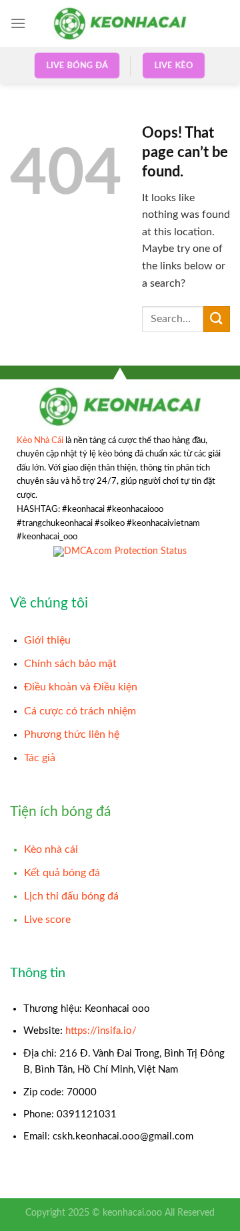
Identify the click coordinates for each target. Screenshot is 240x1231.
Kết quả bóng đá (62, 872)
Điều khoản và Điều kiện (80, 687)
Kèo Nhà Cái (40, 440)
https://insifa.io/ (101, 1031)
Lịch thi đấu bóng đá (71, 896)
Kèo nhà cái (51, 849)
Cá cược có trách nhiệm (80, 711)
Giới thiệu (47, 640)
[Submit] (216, 319)
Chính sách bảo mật (70, 663)
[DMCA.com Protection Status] (120, 552)
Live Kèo (174, 65)
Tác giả (39, 758)
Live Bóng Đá (77, 65)
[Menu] (18, 23)
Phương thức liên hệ (71, 734)
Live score (47, 919)
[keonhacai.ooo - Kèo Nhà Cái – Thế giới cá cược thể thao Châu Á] (120, 23)
